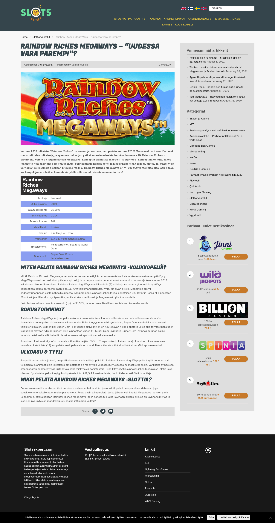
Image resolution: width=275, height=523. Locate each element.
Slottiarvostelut (41, 36)
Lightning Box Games (202, 145)
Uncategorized (198, 203)
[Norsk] (204, 8)
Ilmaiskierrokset (228, 18)
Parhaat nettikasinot (145, 18)
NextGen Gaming (200, 168)
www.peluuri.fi (118, 455)
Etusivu (120, 18)
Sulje (211, 517)
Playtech (195, 180)
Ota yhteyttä (31, 497)
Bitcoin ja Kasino (199, 118)
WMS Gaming (198, 209)
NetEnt (194, 157)
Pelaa (236, 256)
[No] (270, 517)
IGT (192, 124)
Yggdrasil (195, 215)
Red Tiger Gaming (200, 192)
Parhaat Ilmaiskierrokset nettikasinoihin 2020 (216, 174)
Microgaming (197, 151)
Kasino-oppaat (175, 18)
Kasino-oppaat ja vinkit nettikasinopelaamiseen (217, 130)
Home (24, 36)
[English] (183, 8)
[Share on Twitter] (103, 411)
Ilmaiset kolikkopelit (178, 24)
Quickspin (195, 186)
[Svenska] (197, 8)
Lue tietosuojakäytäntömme (234, 517)
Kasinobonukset (200, 18)
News (193, 163)
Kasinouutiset (152, 456)
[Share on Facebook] (95, 411)
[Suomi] (190, 8)
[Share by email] (110, 411)
